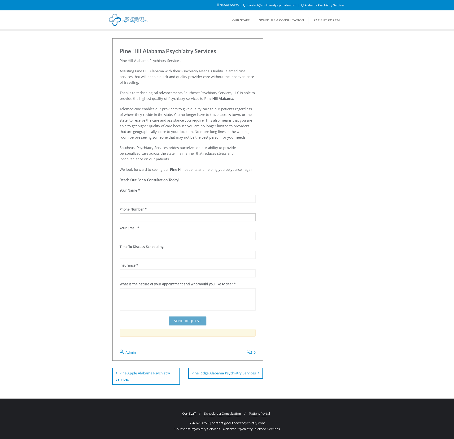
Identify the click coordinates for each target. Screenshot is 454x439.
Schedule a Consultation (222, 413)
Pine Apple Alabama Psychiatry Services (143, 376)
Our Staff (189, 413)
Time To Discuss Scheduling (142, 246)
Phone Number (133, 209)
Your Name (130, 190)
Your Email (129, 228)
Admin (130, 352)
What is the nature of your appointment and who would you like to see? (178, 284)
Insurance (129, 265)
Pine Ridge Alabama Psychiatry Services (224, 373)
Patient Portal (259, 413)
